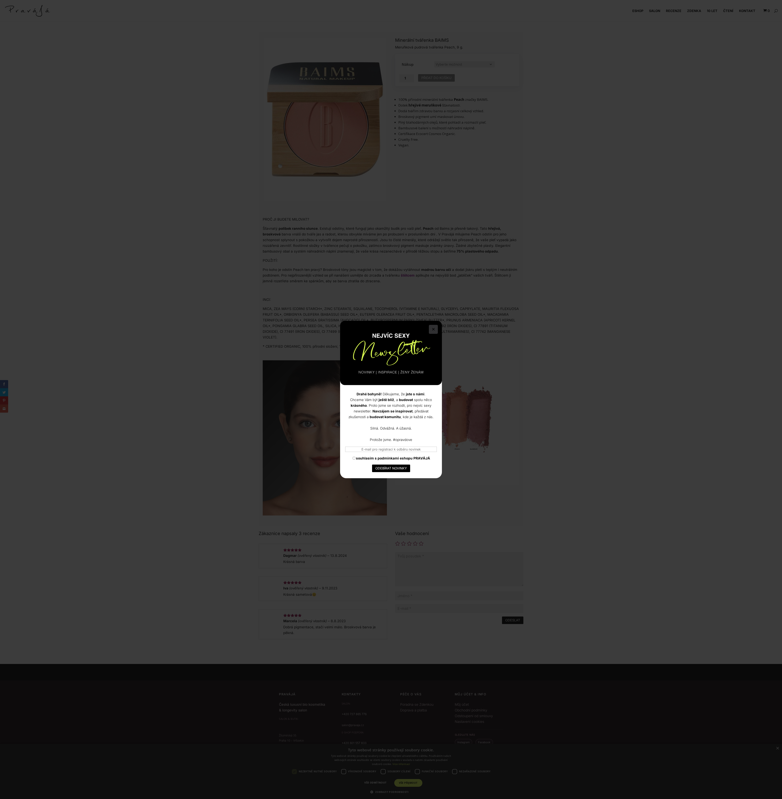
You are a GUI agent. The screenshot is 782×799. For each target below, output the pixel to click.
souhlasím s (393, 458)
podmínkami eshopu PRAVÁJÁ (404, 458)
